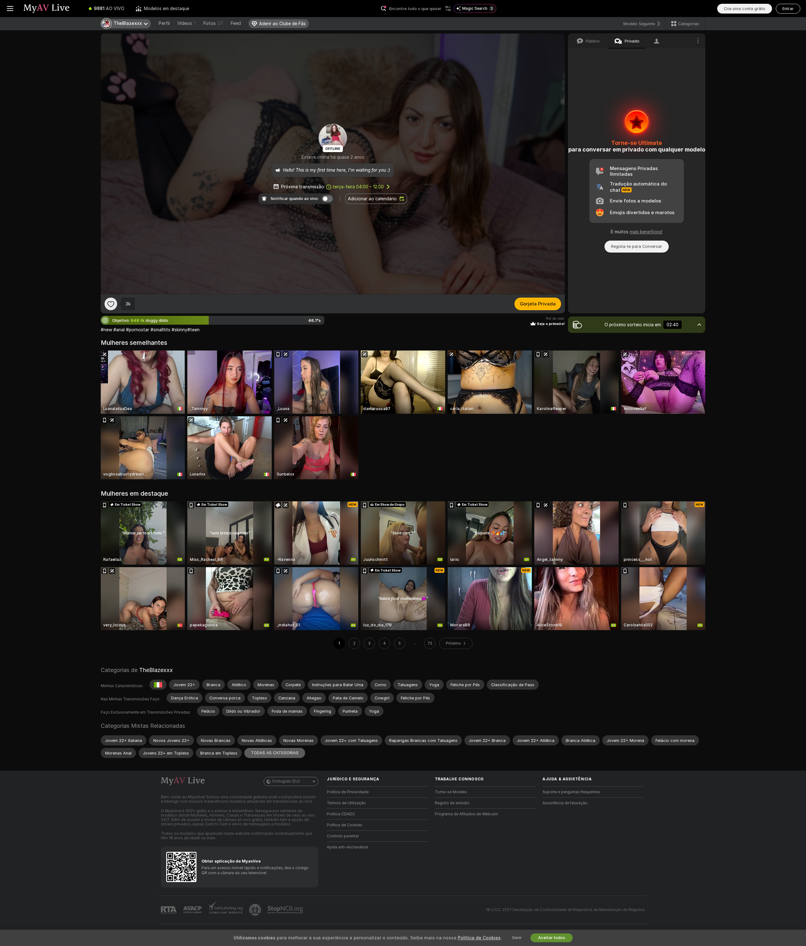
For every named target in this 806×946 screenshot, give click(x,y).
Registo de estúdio (452, 803)
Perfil (164, 23)
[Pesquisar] (448, 8)
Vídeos (186, 23)
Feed (235, 23)
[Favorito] (111, 304)
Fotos (213, 23)
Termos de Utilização (346, 803)
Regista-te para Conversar (636, 246)
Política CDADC (341, 814)
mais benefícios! (646, 231)
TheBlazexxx (156, 670)
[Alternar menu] (10, 8)
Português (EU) (286, 781)
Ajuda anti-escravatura (347, 847)
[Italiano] (158, 685)
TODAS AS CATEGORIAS (274, 752)
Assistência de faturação (564, 803)
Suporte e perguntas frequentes (571, 792)
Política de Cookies (344, 825)
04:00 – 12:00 (358, 186)
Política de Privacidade (348, 792)
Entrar (788, 8)
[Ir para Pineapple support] (255, 910)
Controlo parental (343, 836)
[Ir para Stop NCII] (285, 910)
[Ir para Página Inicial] (51, 8)
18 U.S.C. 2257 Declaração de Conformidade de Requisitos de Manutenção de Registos (565, 910)
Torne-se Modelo (451, 792)
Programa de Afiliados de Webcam (466, 814)
